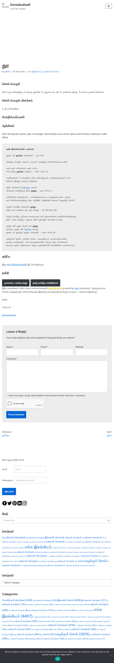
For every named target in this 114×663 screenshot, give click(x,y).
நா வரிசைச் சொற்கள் (17, 556)
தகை (27, 188)
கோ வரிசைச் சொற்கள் (16, 548)
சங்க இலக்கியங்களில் (17, 264)
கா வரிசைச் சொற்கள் (73, 542)
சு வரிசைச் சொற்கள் (101, 548)
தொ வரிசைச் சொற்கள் (88, 552)
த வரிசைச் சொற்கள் (24, 552)
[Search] (109, 520)
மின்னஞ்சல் (7, 480)
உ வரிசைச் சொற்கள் (92, 537)
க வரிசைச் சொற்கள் (54, 541)
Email (44, 347)
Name (10, 347)
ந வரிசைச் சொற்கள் (17, 625)
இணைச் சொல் (53, 537)
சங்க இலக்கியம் (34, 71)
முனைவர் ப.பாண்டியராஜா (15, 283)
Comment (11, 359)
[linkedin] (19, 503)
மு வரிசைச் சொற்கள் (64, 561)
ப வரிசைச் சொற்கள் (35, 555)
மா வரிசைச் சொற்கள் (46, 561)
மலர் (14, 561)
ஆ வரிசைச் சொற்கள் (35, 537)
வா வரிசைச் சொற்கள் (29, 565)
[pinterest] (14, 503)
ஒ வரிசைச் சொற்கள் (36, 542)
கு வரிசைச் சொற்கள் (91, 542)
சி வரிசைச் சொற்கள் (88, 548)
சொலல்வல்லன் (9, 315)
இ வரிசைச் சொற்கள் (71, 537)
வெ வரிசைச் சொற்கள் (71, 565)
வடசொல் (79, 561)
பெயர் (7, 469)
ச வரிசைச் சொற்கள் (59, 548)
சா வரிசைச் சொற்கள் (73, 548)
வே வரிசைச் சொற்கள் (87, 565)
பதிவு (76, 288)
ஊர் (103, 538)
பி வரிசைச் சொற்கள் (71, 556)
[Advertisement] (57, 33)
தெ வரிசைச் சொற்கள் (72, 552)
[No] (110, 655)
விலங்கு (40, 565)
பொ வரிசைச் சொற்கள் (41, 629)
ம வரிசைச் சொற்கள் (27, 561)
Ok (57, 659)
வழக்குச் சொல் (96, 561)
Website (79, 347)
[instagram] (24, 503)
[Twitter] (9, 503)
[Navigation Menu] (108, 6)
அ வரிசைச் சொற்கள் (13, 537)
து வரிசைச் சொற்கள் (50, 71)
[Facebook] (4, 503)
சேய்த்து (27, 229)
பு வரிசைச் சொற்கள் (89, 556)
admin (7, 71)
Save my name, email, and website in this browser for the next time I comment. (47, 395)
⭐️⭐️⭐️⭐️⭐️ (55, 288)
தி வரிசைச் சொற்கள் (41, 552)
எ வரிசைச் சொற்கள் (43, 604)
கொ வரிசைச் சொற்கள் (64, 610)
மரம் (11, 561)
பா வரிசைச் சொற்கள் (55, 556)
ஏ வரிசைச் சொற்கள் (22, 542)
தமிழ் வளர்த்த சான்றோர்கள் (45, 283)
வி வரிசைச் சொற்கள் (53, 565)
